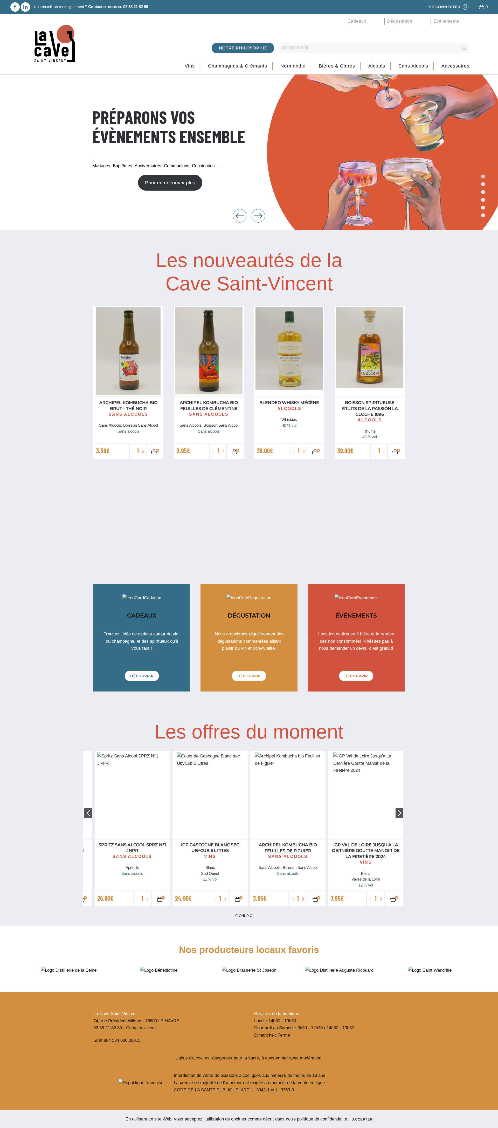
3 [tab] (244, 915)
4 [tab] (247, 915)
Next (399, 813)
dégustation (399, 21)
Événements (446, 21)
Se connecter (444, 7)
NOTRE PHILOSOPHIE (243, 47)
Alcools (376, 66)
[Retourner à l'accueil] (54, 44)
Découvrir (142, 676)
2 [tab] (240, 915)
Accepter (362, 1119)
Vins (190, 66)
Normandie (293, 66)
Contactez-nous (102, 6)
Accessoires (455, 66)
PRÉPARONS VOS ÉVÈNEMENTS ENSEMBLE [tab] (483, 176)
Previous (88, 813)
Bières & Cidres (337, 66)
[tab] (483, 192)
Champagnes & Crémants (237, 66)
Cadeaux (357, 21)
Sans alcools (413, 66)
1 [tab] (236, 915)
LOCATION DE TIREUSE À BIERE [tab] (483, 200)
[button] (239, 215)
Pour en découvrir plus (170, 182)
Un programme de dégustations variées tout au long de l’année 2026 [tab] (483, 184)
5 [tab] (251, 915)
